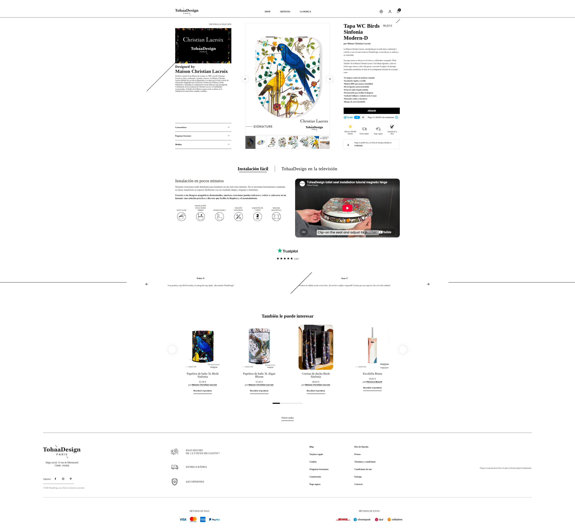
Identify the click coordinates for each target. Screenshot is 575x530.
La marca (305, 11)
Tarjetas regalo (316, 454)
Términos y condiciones (365, 462)
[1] (276, 403)
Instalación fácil (253, 168)
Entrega (358, 477)
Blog (312, 447)
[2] (284, 403)
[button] (427, 286)
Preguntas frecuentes (183, 136)
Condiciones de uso (363, 469)
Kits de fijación (361, 447)
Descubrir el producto (202, 391)
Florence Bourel (374, 381)
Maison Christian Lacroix (201, 71)
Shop (267, 11)
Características (181, 127)
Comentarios (315, 477)
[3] (291, 403)
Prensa (357, 454)
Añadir (372, 110)
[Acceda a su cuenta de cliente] (390, 11)
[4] (298, 403)
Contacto (358, 484)
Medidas (178, 144)
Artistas (285, 11)
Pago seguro (315, 484)
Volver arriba (287, 418)
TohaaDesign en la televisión (309, 168)
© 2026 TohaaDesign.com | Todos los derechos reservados (64, 488)
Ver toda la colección (219, 24)
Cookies (313, 462)
